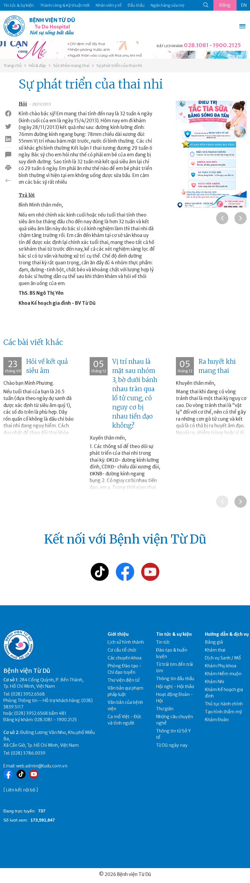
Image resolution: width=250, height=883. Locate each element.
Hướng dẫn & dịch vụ (227, 634)
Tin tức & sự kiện (174, 634)
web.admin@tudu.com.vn (41, 766)
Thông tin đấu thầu (175, 678)
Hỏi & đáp (37, 65)
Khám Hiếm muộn (223, 673)
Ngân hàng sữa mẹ (167, 5)
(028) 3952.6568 (28, 694)
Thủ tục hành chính (224, 704)
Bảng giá (214, 642)
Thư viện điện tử (124, 680)
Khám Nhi (214, 681)
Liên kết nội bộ (20, 790)
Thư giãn (164, 708)
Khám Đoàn (217, 719)
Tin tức (163, 642)
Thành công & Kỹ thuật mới (65, 5)
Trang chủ (12, 65)
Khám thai (215, 650)
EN (244, 5)
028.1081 (196, 45)
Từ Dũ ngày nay (172, 745)
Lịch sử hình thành (126, 642)
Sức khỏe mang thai (71, 65)
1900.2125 (227, 45)
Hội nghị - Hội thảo (175, 686)
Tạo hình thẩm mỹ (223, 711)
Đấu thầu (136, 5)
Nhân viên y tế (109, 5)
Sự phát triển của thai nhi (119, 65)
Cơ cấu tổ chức (122, 650)
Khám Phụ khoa (220, 666)
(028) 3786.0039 (28, 753)
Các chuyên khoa (124, 658)
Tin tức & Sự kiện (18, 5)
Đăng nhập (225, 6)
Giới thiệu (118, 634)
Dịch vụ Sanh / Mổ (223, 658)
